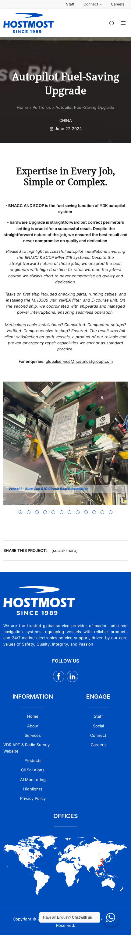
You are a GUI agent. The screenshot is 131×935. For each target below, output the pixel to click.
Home (22, 107)
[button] (13, 443)
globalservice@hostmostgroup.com (79, 361)
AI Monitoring (33, 779)
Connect (98, 735)
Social (98, 725)
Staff (98, 716)
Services (33, 735)
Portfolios (42, 107)
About (33, 725)
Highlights (32, 788)
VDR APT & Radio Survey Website (26, 747)
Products (32, 760)
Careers (98, 744)
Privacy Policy (33, 798)
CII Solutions (32, 769)
